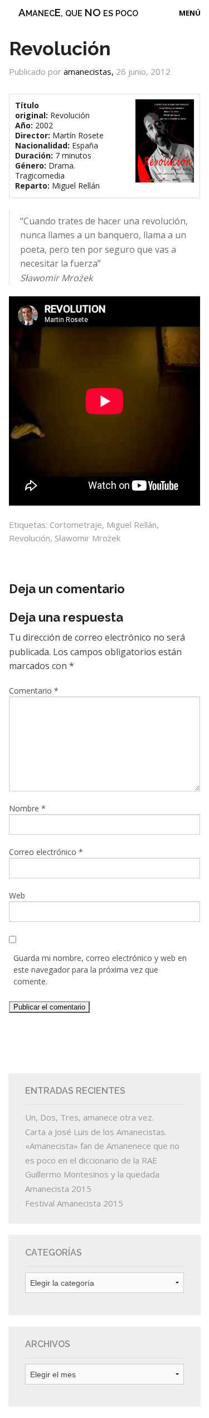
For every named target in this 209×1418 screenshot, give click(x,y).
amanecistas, (90, 71)
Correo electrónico (46, 852)
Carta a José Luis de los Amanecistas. (96, 1131)
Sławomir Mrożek (87, 538)
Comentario (34, 690)
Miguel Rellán (131, 524)
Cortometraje (76, 524)
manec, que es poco (78, 12)
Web (17, 895)
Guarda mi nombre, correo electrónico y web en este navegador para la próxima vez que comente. (100, 970)
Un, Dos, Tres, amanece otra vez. (89, 1117)
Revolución (29, 538)
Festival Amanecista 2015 (74, 1203)
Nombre (27, 808)
